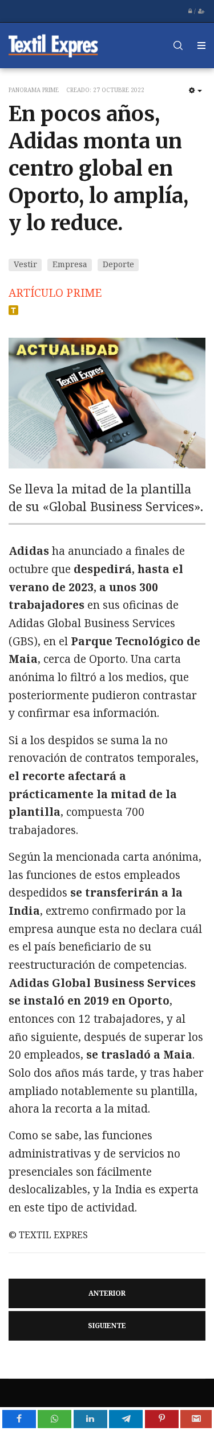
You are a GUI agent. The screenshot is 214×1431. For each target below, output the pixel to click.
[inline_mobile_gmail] (196, 1419)
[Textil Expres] (54, 45)
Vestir (25, 264)
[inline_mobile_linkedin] (90, 1419)
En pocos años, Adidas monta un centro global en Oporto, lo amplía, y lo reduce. (98, 168)
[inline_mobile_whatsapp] (54, 1419)
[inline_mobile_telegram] (126, 1419)
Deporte (118, 264)
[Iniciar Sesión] (190, 11)
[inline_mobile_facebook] (19, 1419)
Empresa (70, 264)
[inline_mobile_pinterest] (162, 1419)
